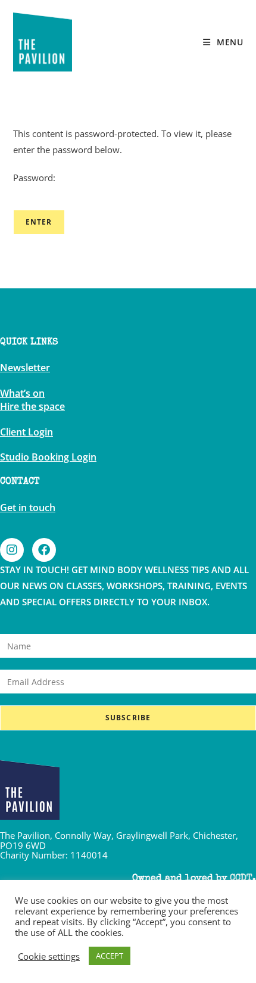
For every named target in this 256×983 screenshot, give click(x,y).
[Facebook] (44, 550)
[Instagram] (12, 550)
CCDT (241, 879)
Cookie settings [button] (49, 956)
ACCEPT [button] (109, 955)
